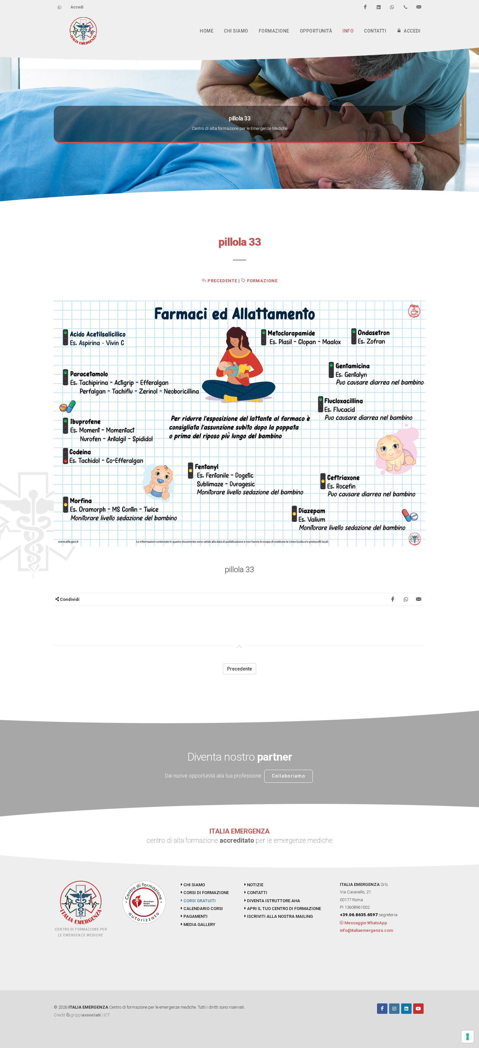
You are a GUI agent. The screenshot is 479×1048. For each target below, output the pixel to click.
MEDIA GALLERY (198, 924)
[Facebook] (365, 7)
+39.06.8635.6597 (359, 914)
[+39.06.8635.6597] (405, 7)
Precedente (221, 280)
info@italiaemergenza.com (366, 930)
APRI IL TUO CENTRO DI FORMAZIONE (283, 908)
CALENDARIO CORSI (202, 908)
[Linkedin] (378, 7)
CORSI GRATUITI (199, 900)
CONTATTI (256, 892)
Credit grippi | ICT (82, 1015)
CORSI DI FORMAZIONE (205, 892)
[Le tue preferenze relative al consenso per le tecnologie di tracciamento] (467, 1036)
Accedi (76, 7)
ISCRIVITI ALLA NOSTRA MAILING (279, 916)
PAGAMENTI (195, 916)
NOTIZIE (254, 884)
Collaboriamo (288, 776)
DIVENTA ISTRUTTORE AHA (273, 900)
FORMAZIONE (262, 280)
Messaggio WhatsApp (365, 922)
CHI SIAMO (193, 884)
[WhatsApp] (392, 7)
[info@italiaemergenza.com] (418, 7)
